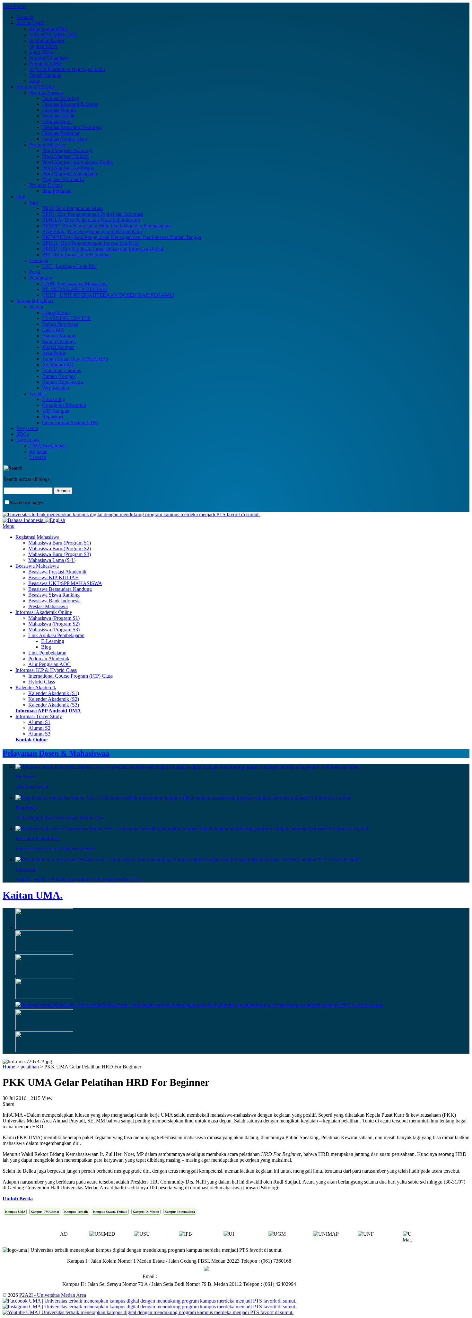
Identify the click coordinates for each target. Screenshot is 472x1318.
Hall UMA (53, 330)
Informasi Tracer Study (38, 716)
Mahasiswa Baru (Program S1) (59, 542)
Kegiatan (38, 451)
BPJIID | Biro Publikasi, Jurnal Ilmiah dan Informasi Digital (102, 249)
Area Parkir (54, 353)
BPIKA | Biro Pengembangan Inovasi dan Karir (90, 243)
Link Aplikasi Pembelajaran (56, 635)
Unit (20, 196)
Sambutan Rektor (47, 40)
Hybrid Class (41, 681)
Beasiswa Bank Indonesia (54, 600)
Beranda (24, 17)
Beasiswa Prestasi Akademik (57, 571)
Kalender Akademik (35, 687)
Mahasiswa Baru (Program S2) (59, 548)
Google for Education (64, 405)
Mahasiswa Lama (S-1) (51, 560)
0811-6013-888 (187, 1268)
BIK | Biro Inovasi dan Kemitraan (76, 254)
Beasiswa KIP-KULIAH (53, 577)
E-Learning (53, 399)
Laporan (37, 457)
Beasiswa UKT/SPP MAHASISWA (65, 583)
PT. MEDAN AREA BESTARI (75, 289)
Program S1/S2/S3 (35, 86)
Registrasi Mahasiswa (37, 537)
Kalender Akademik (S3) (53, 705)
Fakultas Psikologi (60, 98)
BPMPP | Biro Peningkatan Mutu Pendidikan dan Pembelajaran (106, 225)
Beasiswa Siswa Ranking (54, 595)
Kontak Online (31, 739)
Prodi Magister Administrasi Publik (77, 162)
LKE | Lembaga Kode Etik (69, 266)
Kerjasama (27, 428)
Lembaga (38, 260)
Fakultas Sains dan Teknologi (72, 127)
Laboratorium (56, 312)
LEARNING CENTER (66, 318)
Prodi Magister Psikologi (67, 150)
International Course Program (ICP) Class (70, 676)
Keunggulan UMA (48, 29)
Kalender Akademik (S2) (53, 699)
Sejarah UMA (43, 46)
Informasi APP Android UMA (48, 710)
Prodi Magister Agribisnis (68, 167)
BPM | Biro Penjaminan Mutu (72, 208)
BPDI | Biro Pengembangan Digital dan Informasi (92, 214)
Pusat (34, 272)
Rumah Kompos (58, 376)
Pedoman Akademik (48, 658)
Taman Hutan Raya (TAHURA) (75, 359)
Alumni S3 (39, 734)
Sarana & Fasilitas (34, 301)
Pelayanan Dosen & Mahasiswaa (56, 753)
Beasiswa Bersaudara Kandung (60, 589)
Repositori (52, 416)
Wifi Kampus (55, 411)
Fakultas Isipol (57, 121)
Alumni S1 (39, 722)
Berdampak (28, 440)
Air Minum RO (58, 364)
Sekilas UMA (30, 23)
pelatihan (30, 1066)
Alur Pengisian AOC (49, 664)
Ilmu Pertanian (57, 191)
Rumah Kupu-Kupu (62, 382)
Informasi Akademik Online (43, 612)
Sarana (36, 306)
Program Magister (47, 144)
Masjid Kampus (58, 347)
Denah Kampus (45, 75)
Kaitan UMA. (33, 895)
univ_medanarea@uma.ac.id (187, 1276)
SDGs (22, 434)
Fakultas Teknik (58, 115)
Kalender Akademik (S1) (53, 693)
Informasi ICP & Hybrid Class (46, 670)
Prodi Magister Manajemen (69, 173)
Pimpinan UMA (45, 63)
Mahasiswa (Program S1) (54, 618)
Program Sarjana (46, 92)
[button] (406, 1236)
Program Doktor (45, 185)
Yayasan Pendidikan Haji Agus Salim (67, 69)
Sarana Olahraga (59, 341)
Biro (33, 202)
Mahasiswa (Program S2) (54, 624)
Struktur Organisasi (48, 57)
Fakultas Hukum (59, 110)
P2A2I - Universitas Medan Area (52, 1295)
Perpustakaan (55, 387)
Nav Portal (14, 6)
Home (9, 1066)
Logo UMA (41, 52)
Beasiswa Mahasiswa (37, 566)
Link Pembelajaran (47, 652)
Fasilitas (37, 393)
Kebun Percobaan (60, 324)
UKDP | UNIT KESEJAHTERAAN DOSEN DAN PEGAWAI (108, 295)
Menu (8, 526)
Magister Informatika (63, 179)
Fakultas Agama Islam (64, 139)
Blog (46, 647)
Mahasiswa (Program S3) (54, 629)
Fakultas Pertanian (60, 133)
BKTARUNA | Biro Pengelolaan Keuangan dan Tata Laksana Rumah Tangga (121, 237)
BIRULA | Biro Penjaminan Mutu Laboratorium (91, 220)
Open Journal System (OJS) (70, 422)
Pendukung (40, 277)
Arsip (34, 81)
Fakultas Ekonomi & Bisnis (70, 104)
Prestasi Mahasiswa (48, 606)
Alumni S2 (39, 728)
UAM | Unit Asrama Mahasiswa (75, 283)
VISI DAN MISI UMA (53, 34)
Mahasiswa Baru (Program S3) (59, 554)
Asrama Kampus (59, 335)
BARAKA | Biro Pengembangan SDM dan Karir (92, 231)
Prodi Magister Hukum (65, 156)
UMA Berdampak (47, 445)
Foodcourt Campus (61, 370)
